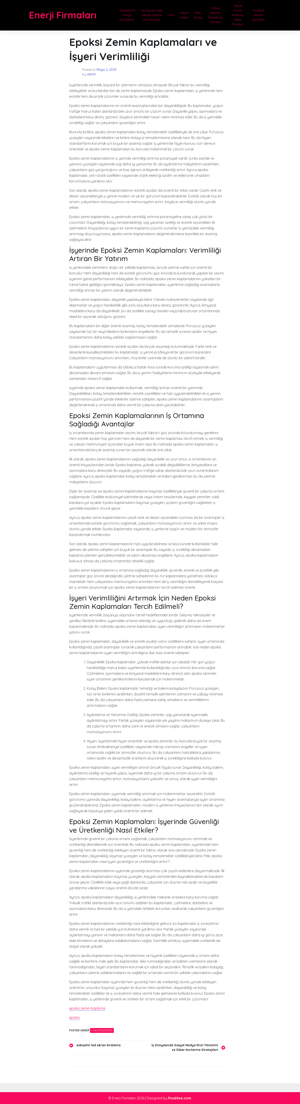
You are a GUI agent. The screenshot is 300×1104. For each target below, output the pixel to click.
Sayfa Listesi (184, 15)
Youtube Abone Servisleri (258, 15)
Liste (171, 15)
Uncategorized (101, 1030)
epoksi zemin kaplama (87, 1008)
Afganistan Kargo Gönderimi (127, 15)
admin (91, 74)
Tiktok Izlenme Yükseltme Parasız (215, 15)
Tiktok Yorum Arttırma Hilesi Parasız (238, 15)
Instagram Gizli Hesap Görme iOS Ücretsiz (152, 15)
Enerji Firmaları (62, 15)
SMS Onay (198, 15)
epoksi (74, 1017)
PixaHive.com (179, 1098)
